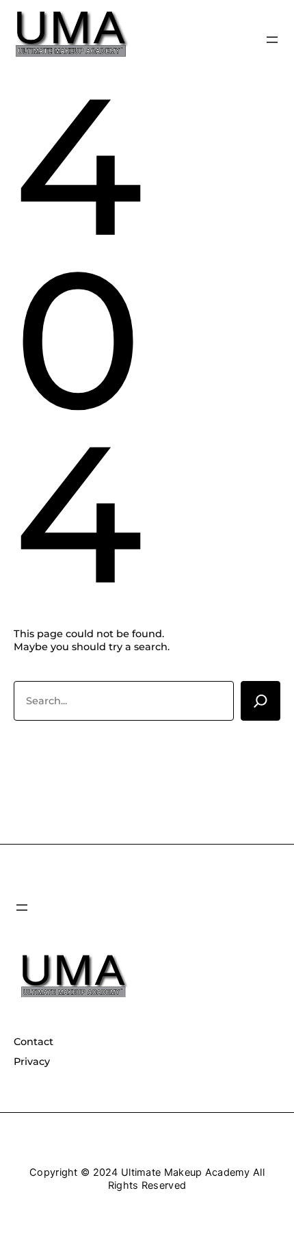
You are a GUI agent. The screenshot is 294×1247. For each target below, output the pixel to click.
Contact (33, 1042)
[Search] (260, 701)
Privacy (32, 1061)
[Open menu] (272, 39)
